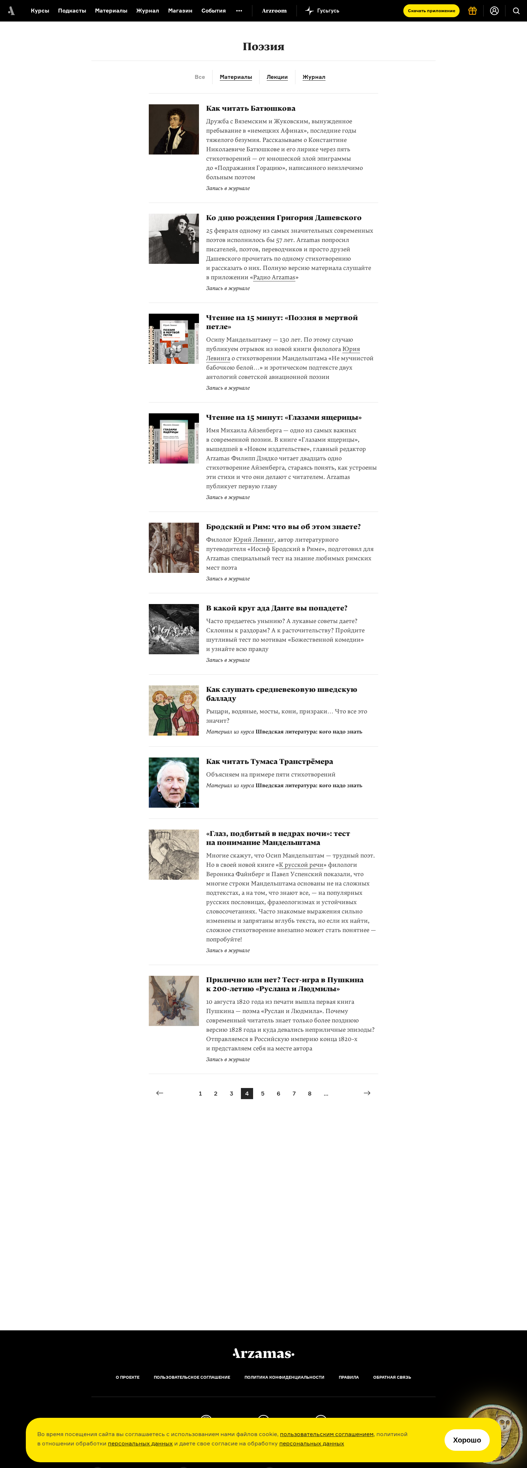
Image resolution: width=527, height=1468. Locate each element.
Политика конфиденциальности (284, 1377)
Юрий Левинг (253, 539)
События (213, 10)
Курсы (40, 10)
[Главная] (263, 1353)
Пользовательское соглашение (192, 1377)
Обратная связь (392, 1377)
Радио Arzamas (274, 277)
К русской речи (301, 865)
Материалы (111, 10)
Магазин (180, 10)
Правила (349, 1377)
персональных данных (140, 1443)
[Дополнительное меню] (239, 11)
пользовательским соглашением (327, 1434)
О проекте (127, 1377)
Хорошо (467, 1440)
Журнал (147, 10)
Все (200, 76)
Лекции (277, 76)
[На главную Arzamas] (11, 11)
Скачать (431, 10)
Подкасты (72, 10)
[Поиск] (516, 11)
